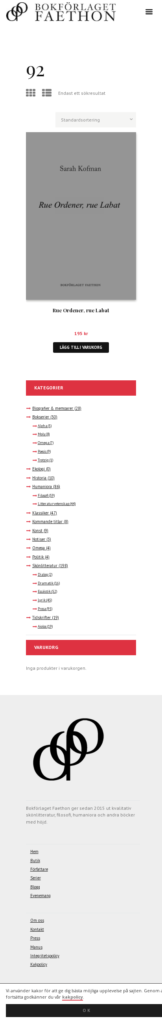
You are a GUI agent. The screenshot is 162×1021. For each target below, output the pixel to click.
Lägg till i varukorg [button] (81, 347)
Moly (41, 434)
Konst (37, 530)
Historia (39, 478)
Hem (34, 851)
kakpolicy (72, 997)
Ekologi (38, 469)
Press (35, 938)
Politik (38, 557)
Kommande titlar (47, 521)
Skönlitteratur (44, 565)
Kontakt (37, 929)
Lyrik (42, 600)
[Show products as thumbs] (31, 93)
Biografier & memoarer (52, 408)
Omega (43, 442)
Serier (35, 878)
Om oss (37, 920)
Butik (35, 860)
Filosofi (43, 495)
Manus (36, 947)
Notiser (38, 539)
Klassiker (40, 513)
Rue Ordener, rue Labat (81, 310)
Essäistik (44, 591)
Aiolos (42, 626)
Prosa (42, 608)
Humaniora (42, 486)
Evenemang (40, 895)
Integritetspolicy (44, 955)
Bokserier (40, 417)
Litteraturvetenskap (53, 503)
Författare (39, 869)
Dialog (43, 574)
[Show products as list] (47, 93)
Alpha (42, 426)
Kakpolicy (38, 964)
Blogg (35, 887)
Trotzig (43, 460)
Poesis (42, 451)
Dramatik (45, 583)
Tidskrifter (41, 617)
